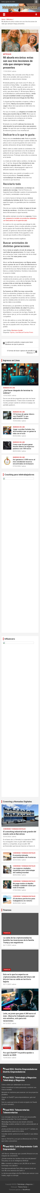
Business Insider (17, 330)
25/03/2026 (7, 836)
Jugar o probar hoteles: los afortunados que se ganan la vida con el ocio (24, 431)
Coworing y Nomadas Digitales (17, 801)
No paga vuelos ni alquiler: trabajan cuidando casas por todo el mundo (24, 885)
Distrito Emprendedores (14, 1072)
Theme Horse (22, 1187)
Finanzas (7, 910)
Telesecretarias (10, 1112)
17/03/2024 (7, 71)
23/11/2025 (7, 984)
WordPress (26, 1190)
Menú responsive (36, 1)
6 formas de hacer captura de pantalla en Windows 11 (21, 352)
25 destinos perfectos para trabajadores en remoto (24, 900)
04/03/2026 (17, 860)
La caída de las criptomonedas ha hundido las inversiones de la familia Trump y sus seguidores (18, 940)
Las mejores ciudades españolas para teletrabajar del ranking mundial (24, 870)
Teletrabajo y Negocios (14, 1080)
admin (14, 71)
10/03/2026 (17, 421)
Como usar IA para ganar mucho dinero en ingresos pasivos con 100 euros (23, 446)
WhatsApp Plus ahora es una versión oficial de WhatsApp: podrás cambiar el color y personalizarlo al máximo (20, 1124)
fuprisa (12, 332)
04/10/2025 (7, 1023)
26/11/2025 (7, 945)
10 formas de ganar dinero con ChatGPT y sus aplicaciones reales (23, 416)
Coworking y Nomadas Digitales (14, 829)
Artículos (7, 54)
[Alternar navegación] (4, 14)
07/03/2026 (17, 466)
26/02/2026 (17, 903)
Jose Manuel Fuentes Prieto (24, 332)
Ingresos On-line (9, 388)
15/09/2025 (7, 1057)
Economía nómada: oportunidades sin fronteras (24, 856)
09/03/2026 (17, 436)
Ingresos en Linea (11, 360)
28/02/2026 (17, 875)
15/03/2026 (7, 395)
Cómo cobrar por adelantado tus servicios (16, 1085)
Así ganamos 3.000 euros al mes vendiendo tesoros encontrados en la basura (24, 462)
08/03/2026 (17, 451)
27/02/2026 (17, 890)
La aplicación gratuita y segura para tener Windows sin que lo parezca (19, 343)
